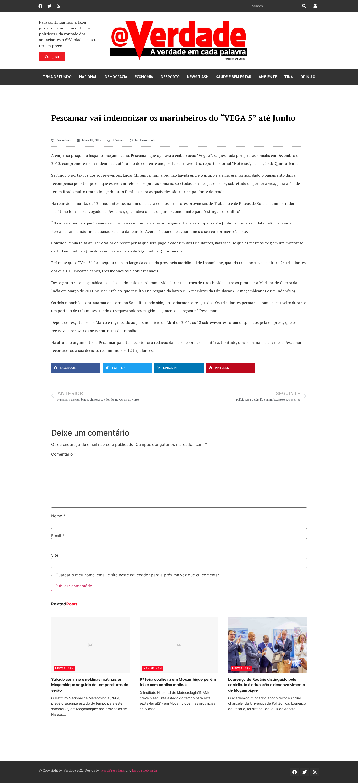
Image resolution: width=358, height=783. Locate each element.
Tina (288, 76)
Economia (144, 76)
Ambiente (268, 76)
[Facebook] (40, 6)
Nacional (88, 76)
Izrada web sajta (144, 770)
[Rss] (58, 6)
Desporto (170, 76)
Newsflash (197, 76)
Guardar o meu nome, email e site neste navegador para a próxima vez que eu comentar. (138, 575)
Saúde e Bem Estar (233, 76)
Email (57, 536)
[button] (75, 368)
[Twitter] (49, 6)
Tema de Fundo (57, 76)
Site (54, 555)
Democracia (116, 76)
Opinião (308, 76)
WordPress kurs (112, 770)
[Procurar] (304, 5)
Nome (58, 516)
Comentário (63, 454)
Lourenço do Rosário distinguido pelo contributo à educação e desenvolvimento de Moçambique (266, 685)
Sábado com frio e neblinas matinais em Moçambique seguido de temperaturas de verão (89, 685)
